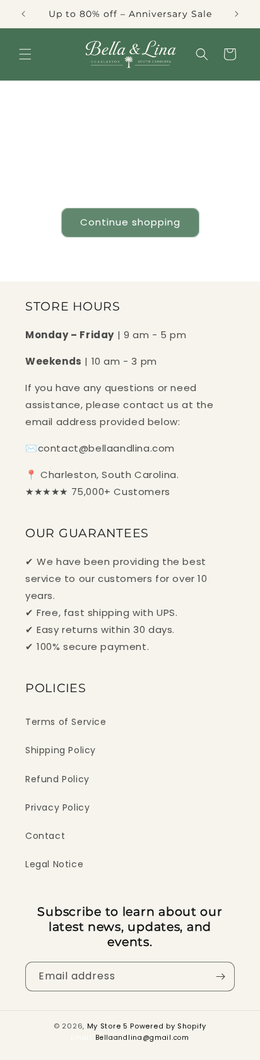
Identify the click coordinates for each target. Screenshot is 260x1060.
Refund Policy (57, 779)
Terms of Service (66, 721)
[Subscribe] (220, 976)
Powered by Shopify (168, 1026)
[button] (25, 54)
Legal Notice (54, 864)
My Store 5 (107, 1026)
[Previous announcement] (23, 14)
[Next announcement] (237, 14)
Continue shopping (130, 222)
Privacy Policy (57, 807)
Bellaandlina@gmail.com (142, 1037)
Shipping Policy (60, 750)
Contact (45, 835)
